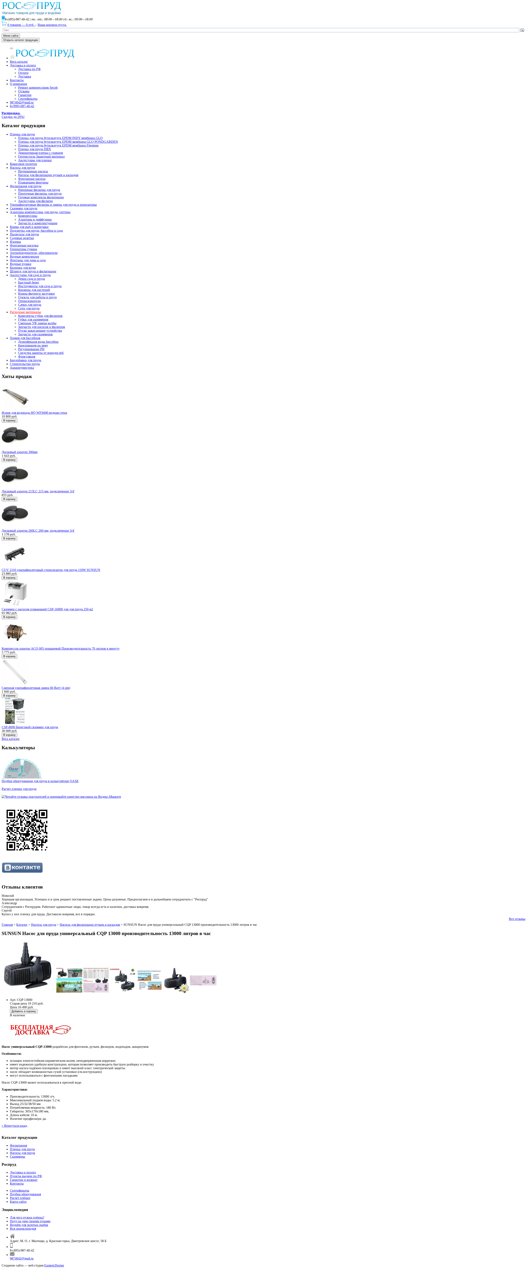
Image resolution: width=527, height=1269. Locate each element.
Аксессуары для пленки (35, 160)
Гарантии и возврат (23, 1180)
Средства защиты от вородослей (41, 353)
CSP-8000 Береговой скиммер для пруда (30, 727)
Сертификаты (27, 98)
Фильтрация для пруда (25, 186)
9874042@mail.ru (22, 102)
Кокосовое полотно (23, 164)
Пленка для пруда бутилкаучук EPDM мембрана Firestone (58, 145)
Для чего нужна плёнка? (27, 1217)
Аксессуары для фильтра (35, 201)
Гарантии (24, 95)
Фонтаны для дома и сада (28, 260)
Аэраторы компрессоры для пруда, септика (40, 212)
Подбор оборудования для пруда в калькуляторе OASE (40, 781)
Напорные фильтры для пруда (39, 190)
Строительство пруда (25, 364)
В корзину (9, 420)
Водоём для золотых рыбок (29, 1225)
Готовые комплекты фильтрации (41, 197)
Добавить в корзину (24, 1011)
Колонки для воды (23, 267)
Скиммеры (17, 1156)
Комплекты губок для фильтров (40, 316)
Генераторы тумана (23, 249)
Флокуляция (26, 356)
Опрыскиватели (29, 301)
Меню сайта (10, 35)
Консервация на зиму (33, 345)
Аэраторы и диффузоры (35, 219)
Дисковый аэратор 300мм (19, 452)
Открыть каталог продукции (20, 40)
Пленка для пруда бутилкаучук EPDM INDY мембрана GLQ (60, 138)
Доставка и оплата (23, 65)
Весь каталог (19, 61)
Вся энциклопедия (23, 1228)
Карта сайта (18, 1201)
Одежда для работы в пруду (37, 297)
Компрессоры (27, 216)
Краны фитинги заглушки (36, 293)
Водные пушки (20, 264)
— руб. (21, 25)
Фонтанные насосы (31, 178)
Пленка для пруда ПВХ (34, 149)
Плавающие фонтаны (33, 182)
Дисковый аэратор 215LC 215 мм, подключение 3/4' (38, 491)
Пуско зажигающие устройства (40, 330)
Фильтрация (18, 1145)
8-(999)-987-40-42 (22, 106)
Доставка (24, 76)
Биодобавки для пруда (25, 360)
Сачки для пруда (29, 304)
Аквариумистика (22, 367)
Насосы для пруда (22, 167)
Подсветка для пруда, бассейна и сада (36, 230)
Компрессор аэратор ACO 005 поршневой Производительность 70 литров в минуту (61, 648)
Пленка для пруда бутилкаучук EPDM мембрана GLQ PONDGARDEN (68, 141)
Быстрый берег (28, 282)
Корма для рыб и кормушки (29, 227)
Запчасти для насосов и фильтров (41, 327)
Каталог (22, 924)
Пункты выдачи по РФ (26, 1176)
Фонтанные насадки (24, 245)
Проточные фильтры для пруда (40, 193)
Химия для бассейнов (25, 338)
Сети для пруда (29, 308)
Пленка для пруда (22, 134)
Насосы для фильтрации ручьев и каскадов (48, 175)
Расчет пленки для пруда (19, 789)
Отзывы (23, 91)
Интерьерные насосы (33, 171)
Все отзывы (517, 919)
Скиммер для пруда (23, 208)
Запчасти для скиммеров (35, 334)
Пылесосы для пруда (24, 234)
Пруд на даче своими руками (30, 1221)
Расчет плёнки (20, 1198)
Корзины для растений (34, 290)
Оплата (23, 72)
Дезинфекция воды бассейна (38, 341)
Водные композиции (24, 256)
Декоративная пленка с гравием (40, 153)
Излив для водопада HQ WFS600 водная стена (34, 412)
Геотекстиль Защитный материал (41, 156)
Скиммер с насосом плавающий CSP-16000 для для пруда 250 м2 (47, 609)
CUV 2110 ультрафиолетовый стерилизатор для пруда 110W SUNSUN (51, 570)
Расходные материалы (25, 312)
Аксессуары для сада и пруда (30, 275)
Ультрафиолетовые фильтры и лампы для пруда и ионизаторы (53, 204)
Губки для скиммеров (33, 319)
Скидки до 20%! (13, 115)
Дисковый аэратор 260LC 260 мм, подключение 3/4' (38, 530)
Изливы (15, 241)
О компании (18, 84)
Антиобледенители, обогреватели (34, 253)
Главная (7, 924)
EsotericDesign (54, 1265)
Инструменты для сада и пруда (40, 286)
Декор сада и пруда (31, 278)
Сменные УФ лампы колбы (37, 323)
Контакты (17, 80)
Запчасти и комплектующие (37, 223)
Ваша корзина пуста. (52, 25)
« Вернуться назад (14, 1125)
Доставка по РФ (29, 69)
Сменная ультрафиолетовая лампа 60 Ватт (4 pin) (36, 688)
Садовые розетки (22, 238)
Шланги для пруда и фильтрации (33, 271)
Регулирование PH (31, 349)
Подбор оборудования (25, 1194)
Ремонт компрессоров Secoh (38, 87)
